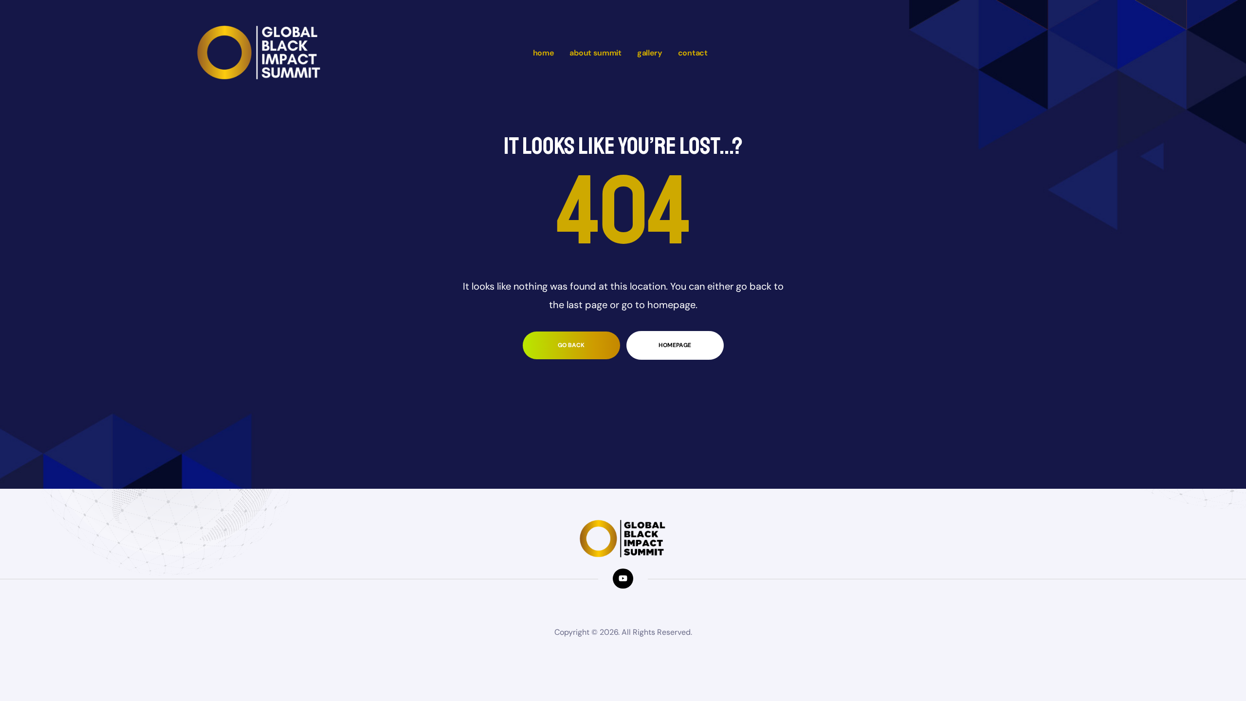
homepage (675, 345)
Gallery (649, 53)
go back (571, 345)
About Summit (595, 53)
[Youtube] (623, 579)
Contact (693, 53)
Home (543, 53)
